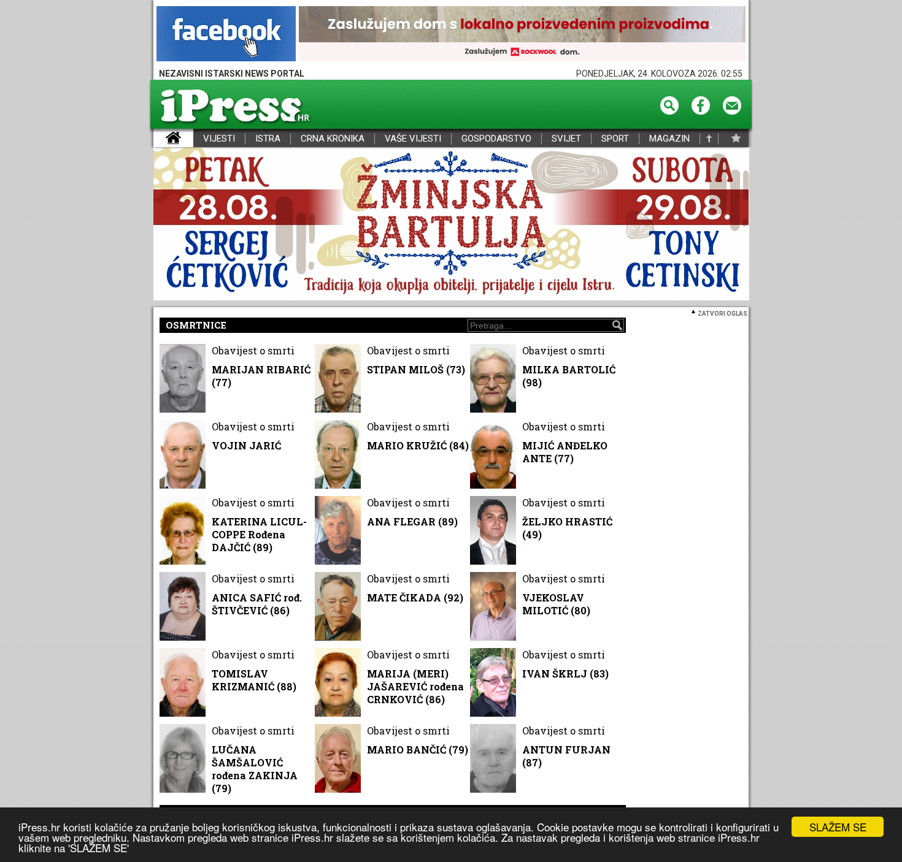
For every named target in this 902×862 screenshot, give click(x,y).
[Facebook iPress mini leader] (226, 34)
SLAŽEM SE (837, 826)
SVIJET (566, 139)
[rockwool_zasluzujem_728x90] (522, 34)
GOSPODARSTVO (496, 139)
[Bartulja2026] (451, 224)
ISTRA (267, 139)
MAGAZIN (669, 139)
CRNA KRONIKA (332, 139)
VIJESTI (219, 139)
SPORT (615, 139)
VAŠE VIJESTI (413, 139)
